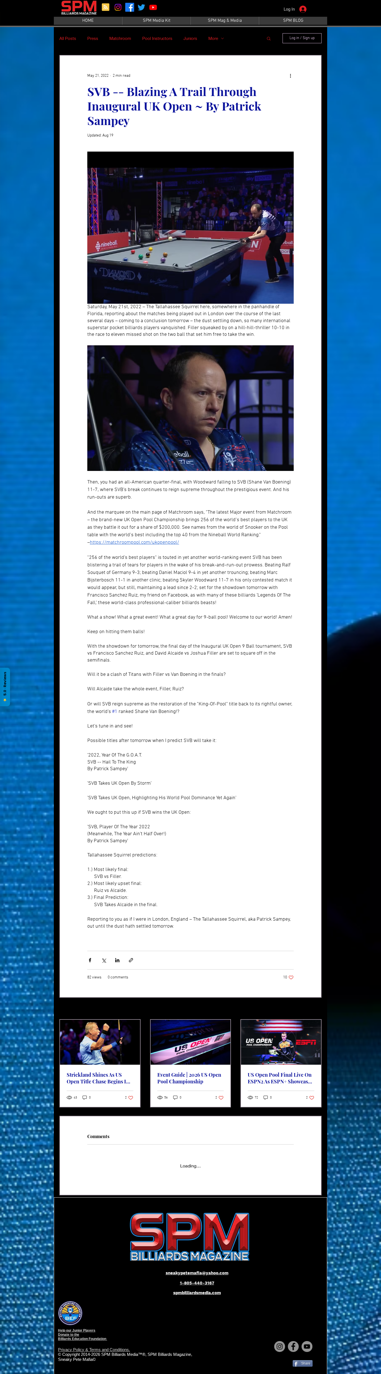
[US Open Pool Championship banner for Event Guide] (191, 1042)
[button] (268, 38)
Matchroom (120, 38)
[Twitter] (141, 7)
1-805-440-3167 (197, 1277)
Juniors (190, 38)
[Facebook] (129, 7)
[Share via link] (131, 960)
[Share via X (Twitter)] (103, 960)
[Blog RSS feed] (105, 7)
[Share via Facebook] (90, 960)
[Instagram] (118, 7)
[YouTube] (307, 1341)
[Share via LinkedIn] (117, 960)
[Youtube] (153, 7)
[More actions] (290, 75)
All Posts (67, 38)
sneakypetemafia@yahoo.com (197, 1267)
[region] (79, 10)
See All (316, 1009)
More (213, 38)
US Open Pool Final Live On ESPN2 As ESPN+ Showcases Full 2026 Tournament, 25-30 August (280, 1078)
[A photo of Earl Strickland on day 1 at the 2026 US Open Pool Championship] (100, 1042)
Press (92, 38)
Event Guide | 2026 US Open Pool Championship (189, 1078)
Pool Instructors (157, 38)
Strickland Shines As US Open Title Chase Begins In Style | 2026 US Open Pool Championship (98, 1078)
